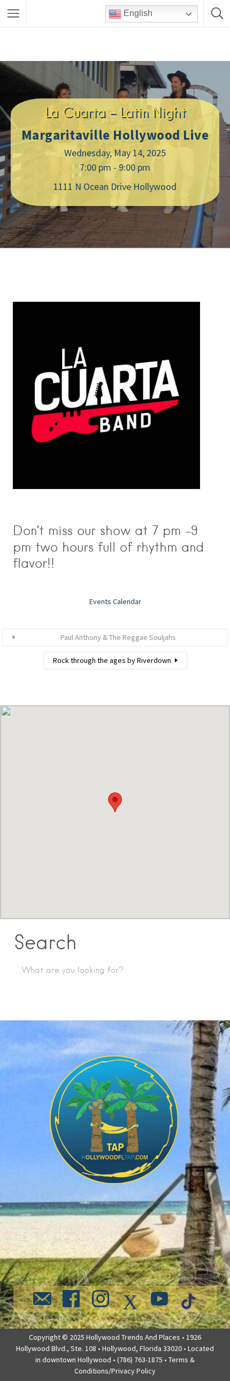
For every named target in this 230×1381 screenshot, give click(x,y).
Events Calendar (115, 601)
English (136, 13)
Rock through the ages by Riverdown (112, 660)
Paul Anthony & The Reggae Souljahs (118, 637)
